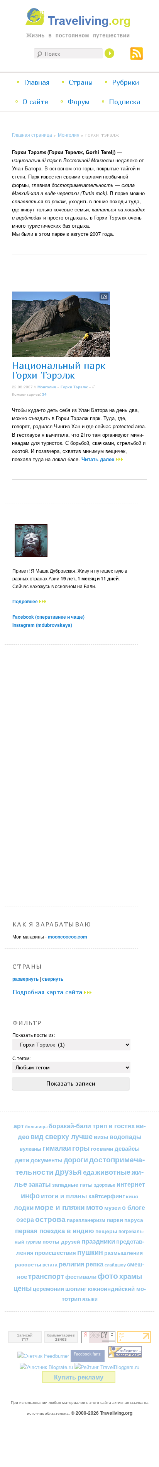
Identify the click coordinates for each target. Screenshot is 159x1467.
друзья (68, 1171)
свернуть (52, 978)
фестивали (80, 1276)
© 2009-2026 (101, 1412)
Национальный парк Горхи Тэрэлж (58, 370)
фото (108, 1276)
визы (101, 1136)
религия (72, 1263)
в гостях (121, 1125)
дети (22, 1159)
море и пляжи (60, 1207)
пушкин (90, 1252)
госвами (102, 1148)
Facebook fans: (87, 1354)
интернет (131, 1184)
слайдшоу (115, 1265)
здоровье (104, 1184)
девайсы (127, 1148)
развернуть (25, 978)
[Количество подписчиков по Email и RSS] (43, 1355)
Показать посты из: (33, 1034)
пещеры (106, 1231)
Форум (79, 102)
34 (44, 394)
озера (25, 1219)
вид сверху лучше (61, 1136)
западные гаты (72, 1184)
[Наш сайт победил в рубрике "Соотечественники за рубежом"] (125, 1355)
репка (94, 1263)
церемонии (48, 1288)
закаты (40, 1184)
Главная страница (32, 134)
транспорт (46, 1276)
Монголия (69, 134)
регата (50, 1264)
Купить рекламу (78, 1377)
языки (90, 1298)
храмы (130, 1276)
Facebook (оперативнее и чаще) (48, 616)
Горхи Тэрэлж (74, 386)
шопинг (75, 1288)
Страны (81, 82)
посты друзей (61, 1241)
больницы (36, 1126)
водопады (126, 1136)
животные (112, 1172)
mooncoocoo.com (67, 936)
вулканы (30, 1148)
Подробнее (25, 601)
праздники (98, 1241)
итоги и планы (64, 1195)
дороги (76, 1160)
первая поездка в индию (54, 1230)
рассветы (28, 1264)
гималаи (56, 1148)
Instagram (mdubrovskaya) (42, 624)
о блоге (133, 1207)
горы (81, 1148)
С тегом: (21, 1058)
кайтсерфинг (106, 1196)
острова (50, 1219)
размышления (123, 1252)
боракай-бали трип (78, 1125)
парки (115, 1219)
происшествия (55, 1252)
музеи (112, 1207)
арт (19, 1125)
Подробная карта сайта (48, 992)
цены (23, 1288)
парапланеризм (86, 1219)
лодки (24, 1207)
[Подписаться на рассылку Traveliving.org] (136, 56)
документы (46, 1160)
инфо (30, 1196)
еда (88, 1172)
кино (132, 1196)
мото (94, 1207)
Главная (36, 82)
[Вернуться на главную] (80, 25)
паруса (133, 1219)
